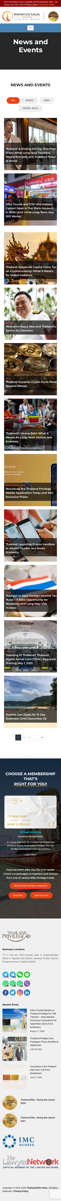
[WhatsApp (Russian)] (20, 983)
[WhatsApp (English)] (5, 983)
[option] (30, 823)
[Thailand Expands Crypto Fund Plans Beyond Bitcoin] (30, 369)
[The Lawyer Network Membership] (30, 1161)
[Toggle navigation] (30, 27)
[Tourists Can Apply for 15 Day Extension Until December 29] (30, 701)
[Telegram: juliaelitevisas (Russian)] (13, 974)
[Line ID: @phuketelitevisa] (27, 974)
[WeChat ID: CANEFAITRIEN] (20, 974)
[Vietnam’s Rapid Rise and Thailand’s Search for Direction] (30, 313)
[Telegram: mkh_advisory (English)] (5, 974)
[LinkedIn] (27, 992)
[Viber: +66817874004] (27, 983)
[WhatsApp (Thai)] (13, 983)
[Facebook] (5, 992)
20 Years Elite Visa (30, 823)
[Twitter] (13, 992)
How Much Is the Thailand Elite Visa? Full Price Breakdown (43, 1069)
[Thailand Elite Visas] (30, 16)
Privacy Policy (21, 1190)
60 (42, 737)
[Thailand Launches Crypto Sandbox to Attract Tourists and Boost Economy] (30, 535)
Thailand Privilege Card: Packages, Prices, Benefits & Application (44, 1041)
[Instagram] (20, 992)
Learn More (30, 845)
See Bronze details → (48, 5)
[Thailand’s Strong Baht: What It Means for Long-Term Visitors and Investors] (30, 424)
